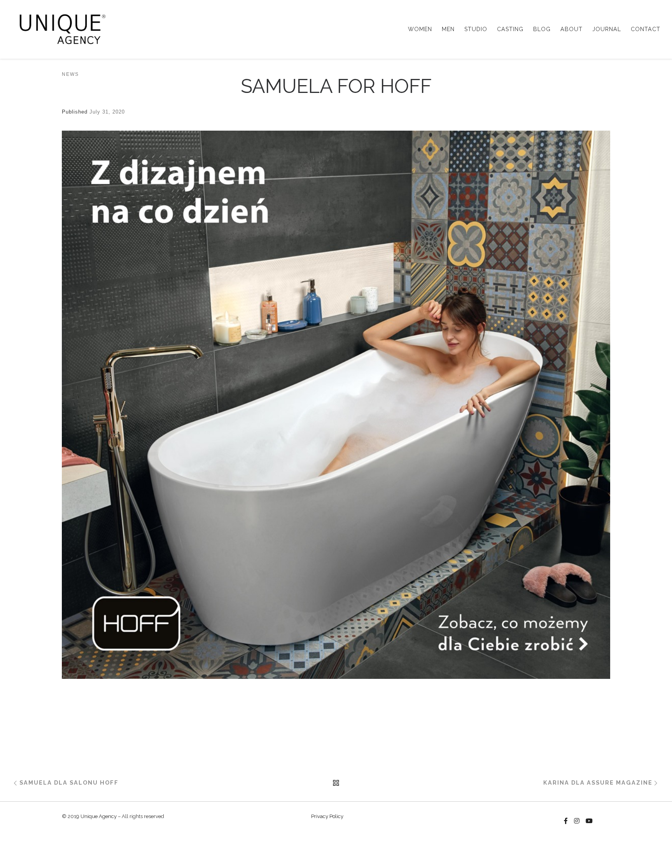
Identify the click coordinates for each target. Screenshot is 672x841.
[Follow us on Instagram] (576, 821)
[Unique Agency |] (60, 28)
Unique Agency (98, 816)
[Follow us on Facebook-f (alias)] (566, 821)
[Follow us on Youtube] (589, 821)
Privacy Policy (327, 816)
